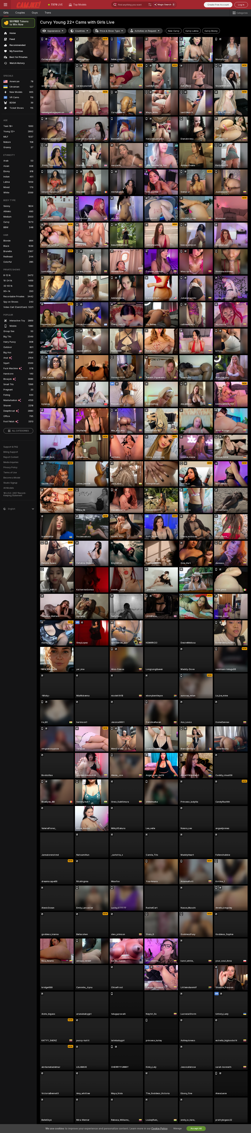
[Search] (150, 4)
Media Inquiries (10, 462)
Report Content (10, 457)
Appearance (53, 31)
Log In (241, 4)
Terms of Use (10, 472)
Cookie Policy (159, 1128)
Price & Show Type (110, 31)
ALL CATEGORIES (20, 431)
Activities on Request (145, 31)
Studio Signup (10, 483)
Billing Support (10, 452)
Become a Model (11, 478)
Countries (80, 31)
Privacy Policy (10, 467)
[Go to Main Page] (28, 4)
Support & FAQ (10, 447)
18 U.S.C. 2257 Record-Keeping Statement (14, 494)
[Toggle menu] (5, 4)
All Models (8, 488)
